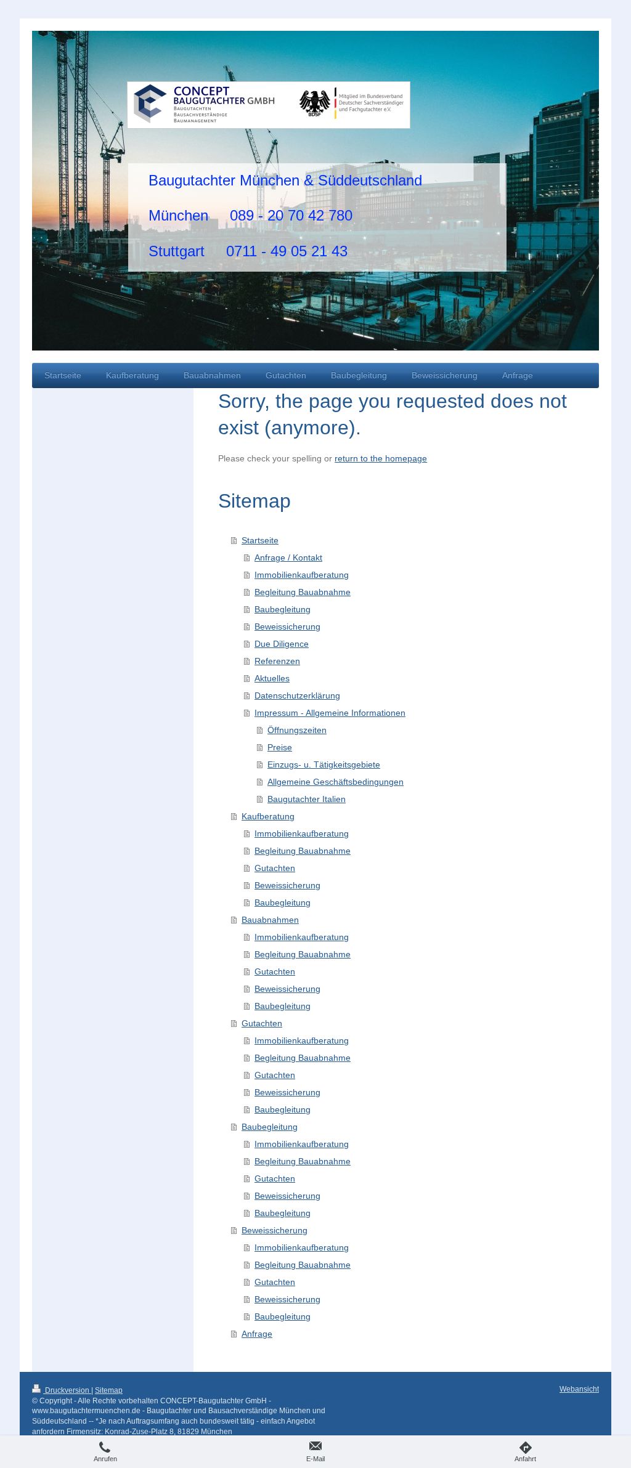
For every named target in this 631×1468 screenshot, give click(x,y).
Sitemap (109, 1390)
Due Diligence (281, 644)
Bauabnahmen (270, 920)
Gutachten (274, 868)
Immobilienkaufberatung (301, 575)
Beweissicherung (287, 626)
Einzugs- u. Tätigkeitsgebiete (323, 764)
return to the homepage (381, 458)
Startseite (260, 540)
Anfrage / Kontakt (288, 557)
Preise (279, 747)
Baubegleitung (282, 609)
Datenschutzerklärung (297, 695)
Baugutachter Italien (306, 799)
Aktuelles (272, 678)
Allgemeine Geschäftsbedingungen (335, 782)
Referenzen (277, 661)
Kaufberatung (268, 816)
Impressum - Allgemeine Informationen (329, 713)
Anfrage (257, 1334)
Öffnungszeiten (297, 730)
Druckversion (67, 1390)
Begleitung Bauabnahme (302, 592)
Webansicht (579, 1389)
